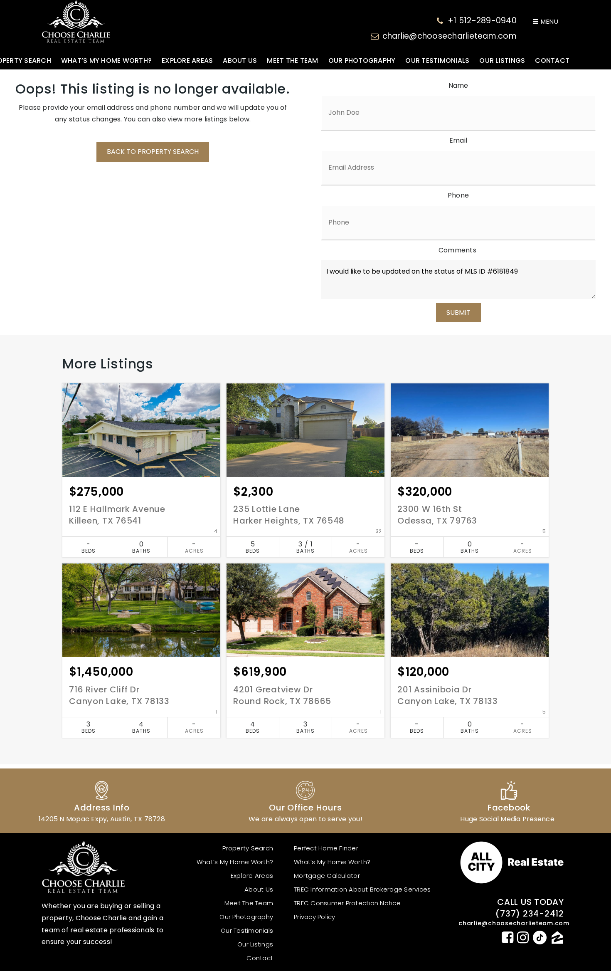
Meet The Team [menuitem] (292, 60)
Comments (457, 250)
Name (458, 85)
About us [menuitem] (240, 60)
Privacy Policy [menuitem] (314, 916)
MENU (549, 21)
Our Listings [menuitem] (502, 60)
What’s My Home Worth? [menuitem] (106, 60)
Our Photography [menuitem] (362, 60)
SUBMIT (458, 312)
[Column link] (102, 800)
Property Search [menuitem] (247, 848)
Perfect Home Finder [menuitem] (326, 848)
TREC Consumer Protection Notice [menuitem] (347, 903)
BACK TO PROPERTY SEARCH (153, 151)
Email (458, 140)
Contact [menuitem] (552, 60)
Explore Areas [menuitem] (187, 60)
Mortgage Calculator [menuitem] (327, 875)
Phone (458, 195)
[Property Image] (141, 430)
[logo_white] (76, 21)
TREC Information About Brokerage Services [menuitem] (362, 889)
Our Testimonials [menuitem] (437, 60)
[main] (305, 422)
